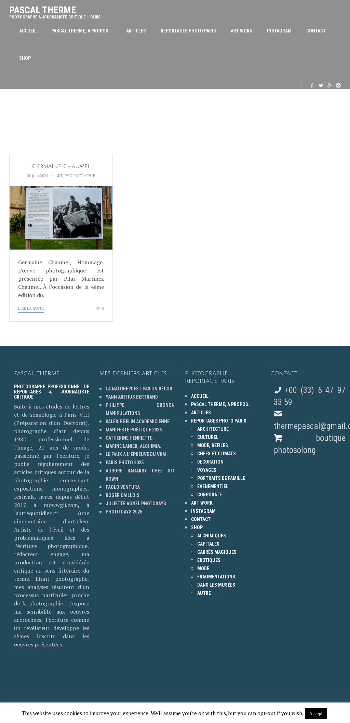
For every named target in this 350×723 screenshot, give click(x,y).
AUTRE (204, 593)
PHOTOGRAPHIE (80, 175)
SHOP (25, 58)
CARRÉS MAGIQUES (217, 552)
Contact (316, 31)
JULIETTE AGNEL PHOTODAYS (136, 503)
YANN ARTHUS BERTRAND (132, 397)
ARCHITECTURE (213, 429)
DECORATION (210, 462)
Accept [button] (316, 713)
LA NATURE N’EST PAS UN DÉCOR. (140, 388)
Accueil (28, 31)
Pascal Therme (56, 10)
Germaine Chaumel (61, 166)
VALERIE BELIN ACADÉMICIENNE (138, 421)
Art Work (241, 31)
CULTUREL (207, 437)
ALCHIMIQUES (211, 535)
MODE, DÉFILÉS (212, 445)
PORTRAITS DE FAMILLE (221, 478)
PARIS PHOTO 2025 (125, 462)
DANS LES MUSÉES (216, 585)
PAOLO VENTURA (123, 487)
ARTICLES (136, 31)
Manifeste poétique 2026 (134, 429)
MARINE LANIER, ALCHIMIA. (133, 446)
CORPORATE (209, 494)
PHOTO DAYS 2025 (124, 511)
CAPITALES (208, 544)
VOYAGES (206, 470)
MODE (203, 568)
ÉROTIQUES (208, 560)
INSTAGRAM (279, 31)
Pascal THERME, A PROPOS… (81, 31)
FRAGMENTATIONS (216, 576)
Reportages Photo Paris (188, 31)
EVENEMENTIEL (212, 486)
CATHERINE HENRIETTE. (130, 438)
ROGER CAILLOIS (122, 495)
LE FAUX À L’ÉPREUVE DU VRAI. (137, 454)
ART (59, 175)
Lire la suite (31, 308)
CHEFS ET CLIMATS (216, 453)
